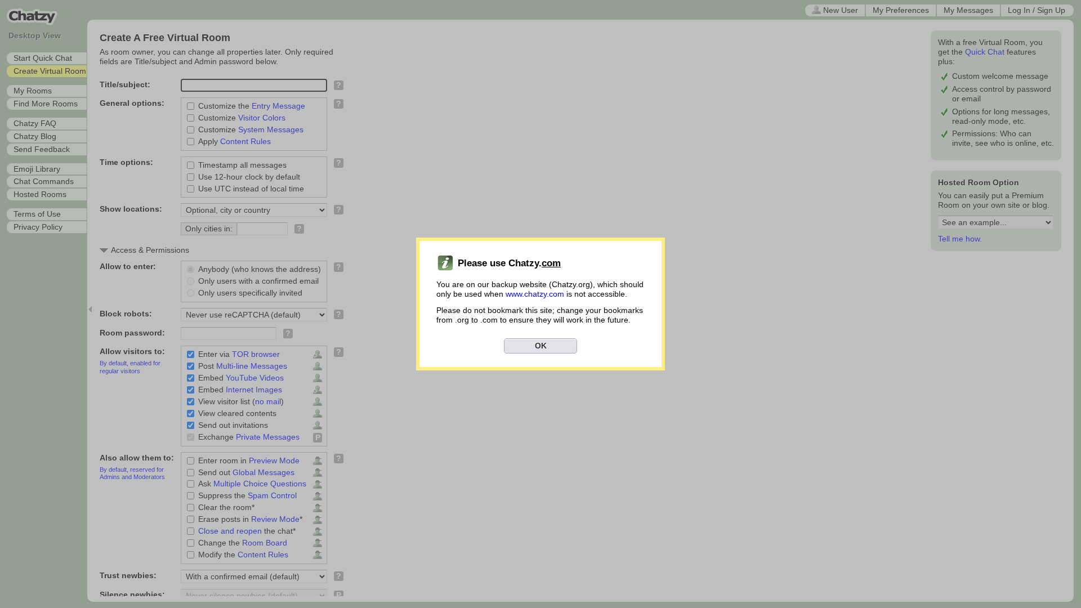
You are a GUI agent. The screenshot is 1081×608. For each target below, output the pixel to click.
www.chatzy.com (535, 293)
